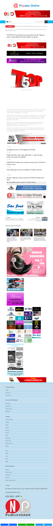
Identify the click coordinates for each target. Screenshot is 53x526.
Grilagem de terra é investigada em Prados (21, 149)
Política (6, 453)
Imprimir (41, 40)
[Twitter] (43, 525)
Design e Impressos (8, 408)
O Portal (6, 390)
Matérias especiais (8, 443)
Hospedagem (7, 411)
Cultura (26, 39)
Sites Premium (7, 403)
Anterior (8, 217)
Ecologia (7, 427)
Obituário (7, 469)
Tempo (40, 39)
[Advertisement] (26, 100)
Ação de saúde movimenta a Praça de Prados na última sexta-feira (25, 239)
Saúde (37, 39)
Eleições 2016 (7, 438)
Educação (7, 432)
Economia (7, 430)
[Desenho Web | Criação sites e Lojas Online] (18, 507)
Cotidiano (7, 422)
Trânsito (6, 461)
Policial (6, 450)
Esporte (6, 435)
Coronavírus (23, 39)
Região (35, 39)
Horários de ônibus (8, 472)
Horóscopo (7, 477)
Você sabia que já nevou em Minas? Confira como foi (24, 170)
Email (45, 40)
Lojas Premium (8, 406)
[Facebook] (9, 525)
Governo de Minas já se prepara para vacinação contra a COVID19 (34, 220)
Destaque (29, 39)
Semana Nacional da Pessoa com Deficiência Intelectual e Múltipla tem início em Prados (40, 239)
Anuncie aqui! (7, 392)
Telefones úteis (8, 474)
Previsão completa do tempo (10, 480)
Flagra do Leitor (8, 440)
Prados (32, 39)
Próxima (38, 217)
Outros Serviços (8, 395)
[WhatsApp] (26, 525)
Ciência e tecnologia (9, 419)
